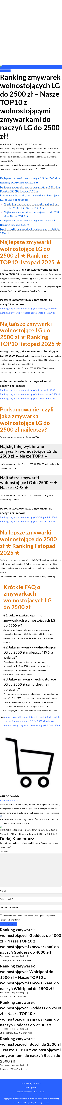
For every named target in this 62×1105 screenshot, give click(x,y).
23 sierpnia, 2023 (9, 960)
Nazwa (3, 891)
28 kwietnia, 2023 (9, 1033)
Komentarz (5, 851)
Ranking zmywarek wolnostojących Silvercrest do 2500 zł (30, 394)
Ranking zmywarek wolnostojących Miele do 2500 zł (27, 521)
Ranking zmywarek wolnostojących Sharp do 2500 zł (27, 313)
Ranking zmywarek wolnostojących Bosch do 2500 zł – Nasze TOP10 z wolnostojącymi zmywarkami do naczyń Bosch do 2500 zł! (30, 1049)
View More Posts (9, 800)
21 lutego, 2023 (20, 144)
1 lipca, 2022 (7, 996)
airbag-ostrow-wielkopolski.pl (31, 1092)
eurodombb (6, 144)
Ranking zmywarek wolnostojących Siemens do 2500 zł (29, 390)
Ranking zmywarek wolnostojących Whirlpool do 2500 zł (30, 517)
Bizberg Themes (42, 1103)
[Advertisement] (31, 32)
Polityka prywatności (31, 1083)
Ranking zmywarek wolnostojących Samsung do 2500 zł (29, 308)
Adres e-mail (6, 899)
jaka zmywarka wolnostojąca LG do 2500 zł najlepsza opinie (32, 721)
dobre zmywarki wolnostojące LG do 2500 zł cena (30, 717)
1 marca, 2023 (7, 1069)
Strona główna (31, 1087)
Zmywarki (5, 70)
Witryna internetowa (9, 907)
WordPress (17, 1103)
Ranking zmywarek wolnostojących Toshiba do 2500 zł (28, 398)
